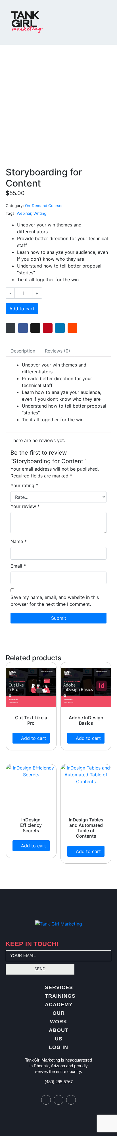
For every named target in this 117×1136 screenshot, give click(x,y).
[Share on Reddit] (72, 328)
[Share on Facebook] (23, 328)
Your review (25, 506)
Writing (40, 213)
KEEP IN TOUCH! (32, 944)
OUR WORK (58, 1017)
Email (18, 566)
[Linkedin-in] (71, 1100)
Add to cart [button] (33, 738)
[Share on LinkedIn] (60, 328)
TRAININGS (60, 996)
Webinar (24, 213)
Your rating (24, 485)
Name (19, 541)
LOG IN (58, 1047)
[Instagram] (58, 1100)
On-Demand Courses (44, 205)
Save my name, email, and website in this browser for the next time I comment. (55, 600)
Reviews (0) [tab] (57, 351)
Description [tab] (23, 351)
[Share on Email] (10, 328)
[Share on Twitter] (35, 328)
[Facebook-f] (46, 1100)
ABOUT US (58, 1034)
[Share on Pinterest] (48, 328)
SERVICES (59, 987)
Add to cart (21, 308)
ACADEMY (59, 1004)
